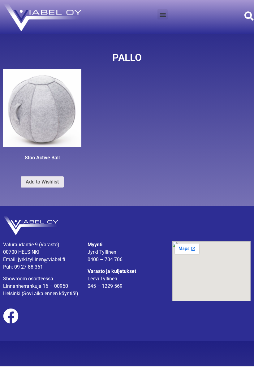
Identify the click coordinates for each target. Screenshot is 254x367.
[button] (162, 14)
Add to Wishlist (42, 182)
